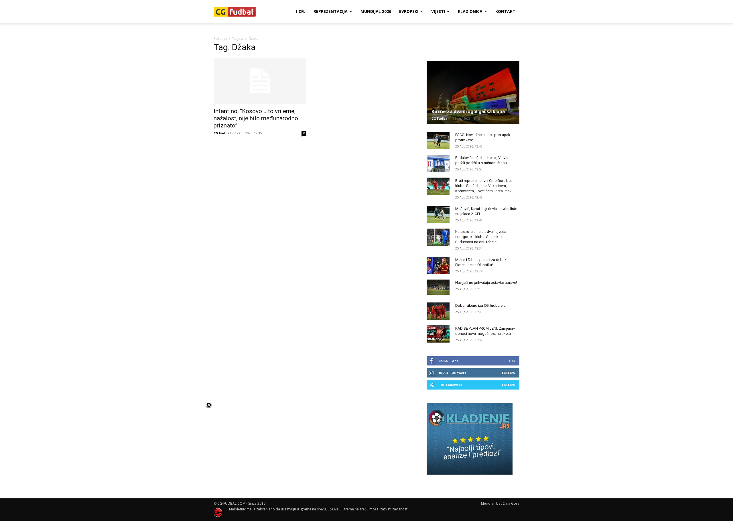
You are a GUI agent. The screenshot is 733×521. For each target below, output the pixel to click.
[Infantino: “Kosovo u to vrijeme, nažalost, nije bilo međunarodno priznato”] (260, 81)
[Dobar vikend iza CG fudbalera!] (438, 311)
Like (512, 361)
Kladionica (470, 11)
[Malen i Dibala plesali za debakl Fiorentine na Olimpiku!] (438, 265)
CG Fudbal (222, 133)
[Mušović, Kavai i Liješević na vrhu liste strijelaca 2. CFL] (438, 214)
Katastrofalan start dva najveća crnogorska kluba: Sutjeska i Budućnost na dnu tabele (480, 236)
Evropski (408, 11)
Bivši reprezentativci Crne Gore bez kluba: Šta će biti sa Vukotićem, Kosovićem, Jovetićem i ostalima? (484, 185)
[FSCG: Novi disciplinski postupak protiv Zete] (438, 140)
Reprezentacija (331, 11)
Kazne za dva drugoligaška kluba (468, 111)
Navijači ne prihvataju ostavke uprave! (486, 282)
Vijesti (438, 11)
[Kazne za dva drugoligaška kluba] (473, 92)
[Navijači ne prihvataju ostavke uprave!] (438, 287)
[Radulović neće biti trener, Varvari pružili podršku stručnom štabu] (438, 163)
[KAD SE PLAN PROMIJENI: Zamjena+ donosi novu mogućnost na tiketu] (438, 334)
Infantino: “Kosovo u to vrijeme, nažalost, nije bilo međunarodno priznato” (256, 118)
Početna (220, 38)
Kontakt (505, 11)
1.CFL (300, 11)
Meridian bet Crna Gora (500, 503)
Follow (508, 373)
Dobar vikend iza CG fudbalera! (481, 305)
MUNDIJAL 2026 (375, 11)
